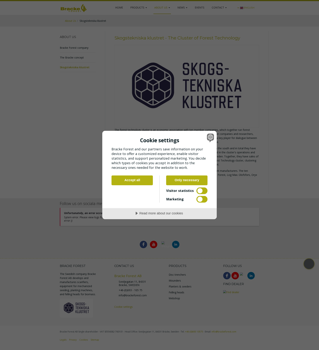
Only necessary (187, 180)
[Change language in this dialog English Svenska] (210, 138)
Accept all (132, 180)
